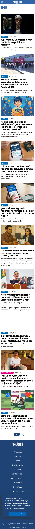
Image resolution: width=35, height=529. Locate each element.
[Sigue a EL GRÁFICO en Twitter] (17, 521)
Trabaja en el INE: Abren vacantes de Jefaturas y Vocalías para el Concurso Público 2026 (15, 83)
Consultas (17, 482)
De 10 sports (17, 465)
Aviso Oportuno (17, 478)
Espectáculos (7, 373)
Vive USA (17, 456)
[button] (2, 2)
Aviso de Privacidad (18, 509)
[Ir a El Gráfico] (17, 2)
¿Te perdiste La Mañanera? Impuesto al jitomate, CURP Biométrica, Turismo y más (15, 297)
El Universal (17, 452)
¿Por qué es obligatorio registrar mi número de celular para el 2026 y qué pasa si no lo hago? (17, 212)
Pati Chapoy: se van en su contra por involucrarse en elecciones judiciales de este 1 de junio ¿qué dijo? (17, 379)
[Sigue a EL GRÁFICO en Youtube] (19, 521)
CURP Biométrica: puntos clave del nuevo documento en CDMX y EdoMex (17, 253)
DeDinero (18, 469)
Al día (4, 37)
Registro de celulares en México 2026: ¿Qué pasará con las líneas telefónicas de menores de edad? (17, 125)
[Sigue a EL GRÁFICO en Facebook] (15, 521)
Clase (17, 461)
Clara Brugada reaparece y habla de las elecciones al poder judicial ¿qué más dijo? (16, 338)
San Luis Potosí (17, 491)
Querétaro (17, 487)
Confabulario (17, 474)
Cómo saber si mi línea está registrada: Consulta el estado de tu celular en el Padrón (17, 169)
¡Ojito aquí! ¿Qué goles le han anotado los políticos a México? (16, 42)
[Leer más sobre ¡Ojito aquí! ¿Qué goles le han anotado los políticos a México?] (17, 24)
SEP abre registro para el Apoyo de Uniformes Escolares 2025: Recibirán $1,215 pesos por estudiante (17, 419)
